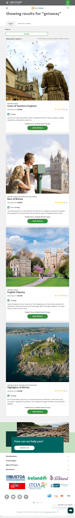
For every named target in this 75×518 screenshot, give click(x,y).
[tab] (10, 23)
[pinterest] (26, 497)
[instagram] (19, 497)
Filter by (7, 29)
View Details (37, 128)
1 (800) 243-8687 (16, 2)
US (37, 502)
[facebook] (7, 497)
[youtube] (13, 497)
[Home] (37, 8)
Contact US (24, 448)
